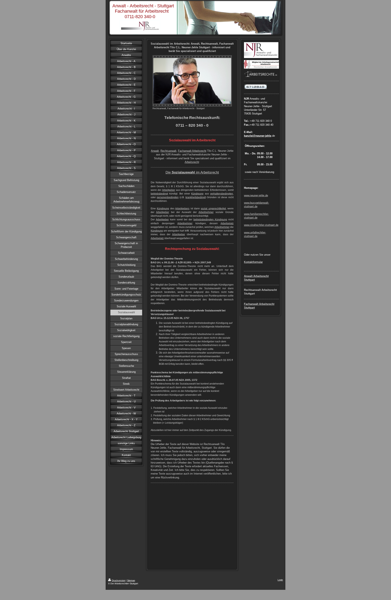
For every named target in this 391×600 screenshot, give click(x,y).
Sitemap (131, 580)
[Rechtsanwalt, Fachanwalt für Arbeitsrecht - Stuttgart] (192, 81)
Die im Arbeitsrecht (192, 172)
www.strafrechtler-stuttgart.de (261, 224)
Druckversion (118, 580)
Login (280, 580)
